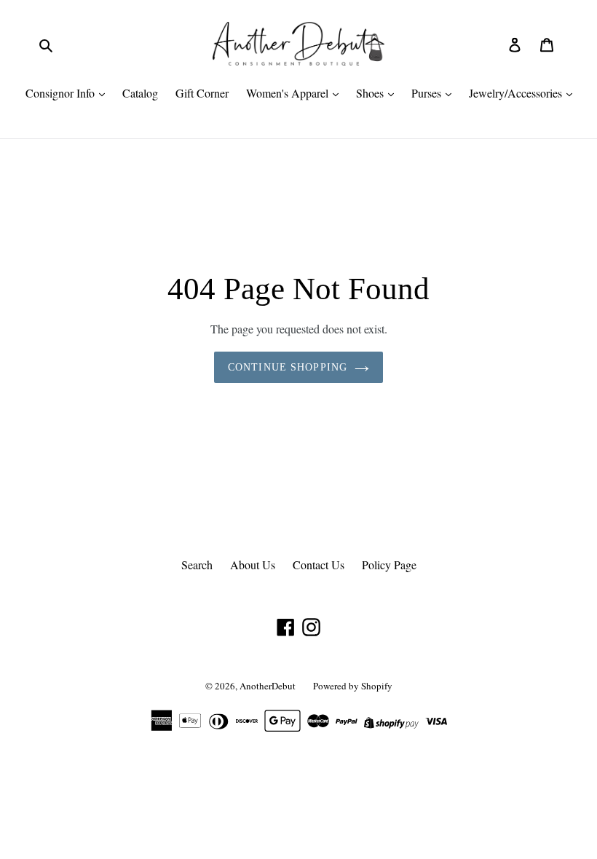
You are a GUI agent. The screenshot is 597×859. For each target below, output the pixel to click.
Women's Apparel (288, 92)
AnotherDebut (268, 685)
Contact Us (318, 564)
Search (197, 564)
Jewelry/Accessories (517, 92)
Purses (427, 92)
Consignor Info (61, 92)
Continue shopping (287, 367)
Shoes (371, 92)
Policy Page (389, 564)
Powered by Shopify (352, 685)
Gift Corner (202, 92)
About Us (252, 564)
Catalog (140, 92)
